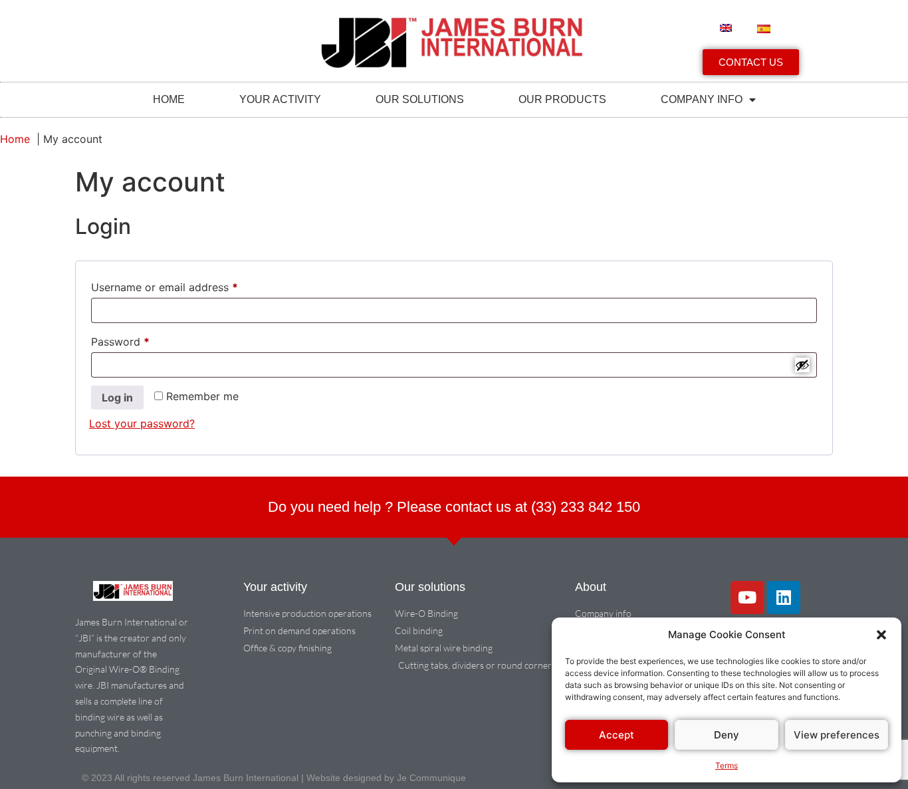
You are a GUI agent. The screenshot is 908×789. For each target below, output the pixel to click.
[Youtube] (747, 597)
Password (142, 339)
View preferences (836, 735)
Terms (726, 765)
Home (169, 99)
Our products (562, 99)
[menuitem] (725, 28)
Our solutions (420, 99)
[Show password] (802, 365)
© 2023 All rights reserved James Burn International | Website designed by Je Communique (274, 777)
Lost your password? (142, 423)
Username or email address (186, 285)
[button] (881, 634)
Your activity (280, 99)
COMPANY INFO (701, 99)
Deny (726, 735)
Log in (117, 397)
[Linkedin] (783, 597)
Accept (616, 735)
